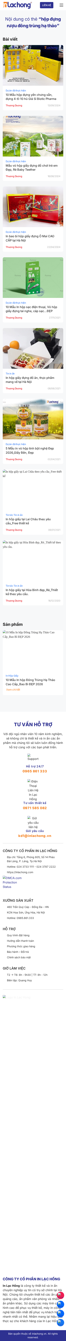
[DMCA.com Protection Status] (14, 885)
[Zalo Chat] (60, 1304)
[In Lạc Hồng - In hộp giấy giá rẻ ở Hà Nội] (17, 5)
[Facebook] (60, 1322)
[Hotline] (60, 1295)
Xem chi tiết (13, 689)
